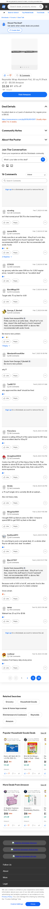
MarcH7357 (12, 560)
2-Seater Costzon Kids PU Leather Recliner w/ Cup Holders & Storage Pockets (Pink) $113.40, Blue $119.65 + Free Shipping (11, 809)
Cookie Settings (17, 904)
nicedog (10, 211)
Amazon (9, 721)
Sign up (8, 189)
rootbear (11, 654)
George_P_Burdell (14, 310)
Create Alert (15, 30)
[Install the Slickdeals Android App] (24, 849)
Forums (13, 17)
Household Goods (28, 702)
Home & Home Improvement (15, 708)
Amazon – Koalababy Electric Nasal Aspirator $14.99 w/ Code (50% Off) (31, 809)
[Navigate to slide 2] (23, 67)
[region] (24, 898)
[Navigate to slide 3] (24, 67)
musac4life (12, 231)
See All (43, 733)
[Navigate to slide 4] (26, 67)
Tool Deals (40, 12)
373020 (10, 264)
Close (33, 904)
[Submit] (5, 180)
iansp (9, 607)
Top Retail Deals (27, 12)
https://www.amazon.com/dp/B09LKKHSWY (19, 119)
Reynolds (35, 715)
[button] (10, 75)
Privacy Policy (7, 897)
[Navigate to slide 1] (21, 67)
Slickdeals (5, 17)
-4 (7, 75)
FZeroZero (11, 431)
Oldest (29, 174)
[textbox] (21, 159)
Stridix (10, 486)
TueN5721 (11, 384)
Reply (15, 223)
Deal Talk (21, 17)
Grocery (9, 702)
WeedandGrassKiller (15, 353)
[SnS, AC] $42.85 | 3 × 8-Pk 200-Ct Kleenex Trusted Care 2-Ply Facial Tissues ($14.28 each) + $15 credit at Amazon (12, 757)
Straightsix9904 (14, 456)
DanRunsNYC (12, 535)
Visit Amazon (24, 94)
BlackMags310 (13, 290)
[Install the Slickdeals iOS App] (24, 856)
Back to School (13, 12)
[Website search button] (40, 6)
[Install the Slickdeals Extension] (24, 842)
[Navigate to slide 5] (28, 67)
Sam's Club (27, 769)
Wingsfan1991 (13, 512)
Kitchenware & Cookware (15, 715)
